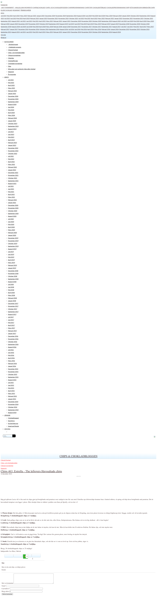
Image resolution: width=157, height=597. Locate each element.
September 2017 (107, 26)
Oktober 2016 (44, 29)
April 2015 (42, 32)
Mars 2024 (109, 16)
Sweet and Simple (13, 426)
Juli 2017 (124, 26)
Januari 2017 (14, 29)
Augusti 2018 (16, 26)
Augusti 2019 (64, 24)
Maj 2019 (84, 24)
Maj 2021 (36, 21)
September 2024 (71, 16)
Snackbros (11, 421)
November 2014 (86, 32)
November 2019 (34, 24)
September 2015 (6, 32)
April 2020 (143, 21)
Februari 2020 (5, 24)
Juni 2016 (77, 29)
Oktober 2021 (148, 18)
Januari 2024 (126, 16)
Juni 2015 (29, 32)
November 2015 (135, 29)
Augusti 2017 (116, 26)
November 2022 (63, 18)
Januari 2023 (43, 18)
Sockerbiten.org (13, 423)
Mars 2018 (49, 26)
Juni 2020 (130, 21)
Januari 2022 (118, 18)
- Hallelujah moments (23, 7)
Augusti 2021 (16, 21)
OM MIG (7, 429)
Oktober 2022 (73, 18)
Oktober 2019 (44, 24)
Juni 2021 (29, 21)
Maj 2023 (20, 18)
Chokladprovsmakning (116, 7)
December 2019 (23, 24)
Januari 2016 (115, 29)
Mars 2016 (97, 29)
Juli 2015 (23, 32)
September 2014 (107, 32)
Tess (3, 563)
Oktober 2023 (134, 16)
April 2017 (143, 26)
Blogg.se (3, 37)
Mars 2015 (49, 32)
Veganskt (16, 10)
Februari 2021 (57, 21)
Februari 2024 (117, 16)
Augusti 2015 (16, 32)
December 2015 (124, 29)
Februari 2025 (31, 16)
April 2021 (42, 21)
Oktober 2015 (144, 29)
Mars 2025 (23, 16)
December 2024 (50, 16)
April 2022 (94, 18)
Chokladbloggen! (13, 418)
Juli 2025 (3, 16)
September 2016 (54, 29)
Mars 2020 (150, 21)
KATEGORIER (8, 42)
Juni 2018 (29, 26)
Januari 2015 (67, 32)
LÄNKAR (7, 415)
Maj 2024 (95, 16)
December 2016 (23, 29)
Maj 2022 (87, 18)
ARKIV (6, 77)
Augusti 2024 (81, 16)
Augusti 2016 (64, 29)
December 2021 (128, 18)
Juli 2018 (23, 26)
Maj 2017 (136, 26)
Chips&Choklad (39, 7)
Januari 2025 (41, 16)
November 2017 (86, 26)
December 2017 (76, 26)
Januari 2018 (67, 26)
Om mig (3, 35)
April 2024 (102, 16)
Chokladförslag (99, 7)
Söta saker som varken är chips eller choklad (21, 69)
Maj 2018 (36, 26)
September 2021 (6, 21)
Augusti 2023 (12, 129)
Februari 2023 (34, 18)
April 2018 (42, 26)
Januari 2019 (115, 24)
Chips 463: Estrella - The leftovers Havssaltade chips (31, 471)
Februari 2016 (106, 29)
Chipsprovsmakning (76, 7)
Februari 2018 (57, 26)
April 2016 (90, 29)
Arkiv (2, 13)
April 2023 (26, 18)
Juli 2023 (7, 18)
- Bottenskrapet (7, 7)
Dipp (127, 7)
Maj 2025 (10, 16)
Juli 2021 (23, 21)
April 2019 (90, 24)
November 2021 (138, 18)
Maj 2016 (84, 29)
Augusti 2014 (116, 32)
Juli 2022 (81, 18)
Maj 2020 (136, 21)
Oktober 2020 (96, 21)
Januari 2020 (14, 24)
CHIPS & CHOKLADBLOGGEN (78, 456)
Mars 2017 (150, 26)
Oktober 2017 (96, 26)
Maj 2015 (36, 32)
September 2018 (6, 26)
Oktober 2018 (144, 24)
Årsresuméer (26, 10)
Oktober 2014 (96, 32)
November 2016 (34, 29)
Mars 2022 (101, 18)
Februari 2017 (5, 29)
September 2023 (145, 16)
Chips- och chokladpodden (57, 7)
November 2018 (135, 24)
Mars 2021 (49, 21)
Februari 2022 (109, 18)
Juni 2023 (13, 18)
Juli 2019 (71, 24)
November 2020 (86, 21)
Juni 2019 (77, 24)
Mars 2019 (97, 24)
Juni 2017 (130, 26)
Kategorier (4, 5)
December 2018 (124, 24)
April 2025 (16, 16)
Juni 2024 (89, 16)
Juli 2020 (124, 21)
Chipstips (88, 7)
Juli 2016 (71, 29)
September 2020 (107, 21)
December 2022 (53, 18)
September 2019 (54, 24)
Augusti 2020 (116, 21)
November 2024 (61, 16)
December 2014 (76, 32)
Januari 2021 (67, 21)
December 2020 (76, 21)
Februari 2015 (57, 32)
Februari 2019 (106, 24)
